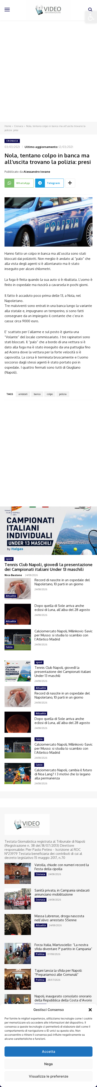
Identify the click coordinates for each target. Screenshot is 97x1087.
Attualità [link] (11, 595)
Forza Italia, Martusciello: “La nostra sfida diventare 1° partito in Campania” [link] (63, 947)
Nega (48, 1064)
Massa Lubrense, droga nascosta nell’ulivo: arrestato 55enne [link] (59, 918)
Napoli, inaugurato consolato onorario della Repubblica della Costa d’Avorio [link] (63, 998)
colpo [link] (50, 394)
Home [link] (8, 126)
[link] (91, 17)
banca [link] (37, 394)
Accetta (48, 1051)
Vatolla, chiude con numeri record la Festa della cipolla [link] (62, 867)
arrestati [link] (23, 394)
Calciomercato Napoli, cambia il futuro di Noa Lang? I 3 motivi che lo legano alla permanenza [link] (63, 774)
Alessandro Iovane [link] (36, 171)
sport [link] (9, 559)
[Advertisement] (48, 71)
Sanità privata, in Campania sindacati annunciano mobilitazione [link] (62, 892)
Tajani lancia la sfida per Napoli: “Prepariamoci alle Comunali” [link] (58, 972)
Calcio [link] (9, 647)
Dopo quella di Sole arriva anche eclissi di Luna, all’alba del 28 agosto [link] (62, 608)
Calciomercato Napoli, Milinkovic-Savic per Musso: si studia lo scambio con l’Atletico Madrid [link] (63, 635)
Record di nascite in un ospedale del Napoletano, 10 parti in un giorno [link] (62, 582)
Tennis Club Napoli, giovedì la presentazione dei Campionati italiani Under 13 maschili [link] (48, 567)
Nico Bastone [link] (13, 575)
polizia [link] (63, 394)
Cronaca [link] (18, 126)
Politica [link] (40, 954)
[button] (90, 1010)
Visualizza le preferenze (48, 1076)
